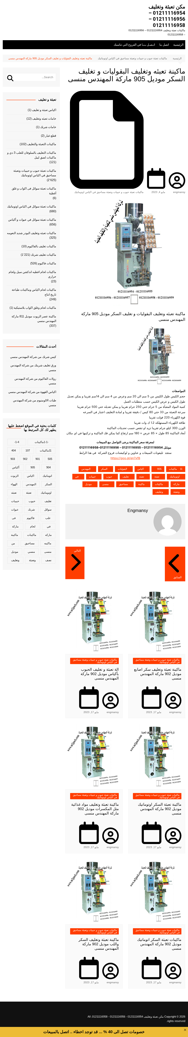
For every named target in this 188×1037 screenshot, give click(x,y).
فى (14, 518)
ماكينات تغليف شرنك (43, 254)
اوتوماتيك (175, 476)
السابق (177, 577)
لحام (32, 526)
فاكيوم (30, 518)
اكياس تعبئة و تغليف (44, 110)
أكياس (15, 467)
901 (37, 458)
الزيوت (15, 475)
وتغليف (159, 491)
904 (48, 467)
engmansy (179, 192)
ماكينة (141, 484)
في (77, 476)
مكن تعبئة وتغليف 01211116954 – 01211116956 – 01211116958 (167, 16)
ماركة (176, 484)
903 (12, 458)
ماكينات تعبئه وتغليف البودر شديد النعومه (31, 233)
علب (48, 518)
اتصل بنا (164, 44)
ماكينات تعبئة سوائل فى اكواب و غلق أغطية (34, 191)
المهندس (86, 468)
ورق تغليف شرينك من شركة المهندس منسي (33, 368)
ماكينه (47, 543)
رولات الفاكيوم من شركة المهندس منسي (35, 381)
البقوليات (122, 468)
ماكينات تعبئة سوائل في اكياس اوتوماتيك (31, 206)
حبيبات (92, 476)
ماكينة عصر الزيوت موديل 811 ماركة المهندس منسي (34, 319)
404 (13, 450)
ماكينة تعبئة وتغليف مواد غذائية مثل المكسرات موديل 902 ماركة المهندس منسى (95, 808)
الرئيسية (178, 44)
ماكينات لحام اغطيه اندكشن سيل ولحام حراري (32, 274)
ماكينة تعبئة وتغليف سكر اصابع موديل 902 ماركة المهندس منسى (157, 673)
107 (28, 450)
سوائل (48, 509)
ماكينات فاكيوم (47, 263)
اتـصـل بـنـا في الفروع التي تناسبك (134, 44)
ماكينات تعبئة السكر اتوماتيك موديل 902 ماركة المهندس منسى (159, 944)
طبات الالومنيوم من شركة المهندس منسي (34, 403)
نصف (48, 560)
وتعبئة (176, 491)
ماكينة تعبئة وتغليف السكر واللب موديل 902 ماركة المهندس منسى (99, 944)
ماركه (48, 534)
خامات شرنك (48, 127)
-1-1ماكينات (41, 442)
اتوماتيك (47, 475)
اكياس (140, 468)
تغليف (125, 476)
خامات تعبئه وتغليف (44, 118)
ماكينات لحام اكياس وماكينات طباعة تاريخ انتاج (34, 292)
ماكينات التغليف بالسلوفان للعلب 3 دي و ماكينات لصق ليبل (31, 155)
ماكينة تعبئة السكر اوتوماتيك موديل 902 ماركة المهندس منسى (159, 808)
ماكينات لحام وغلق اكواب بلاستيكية (35, 307)
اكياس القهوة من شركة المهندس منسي (32, 391)
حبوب (109, 476)
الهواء (14, 484)
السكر (104, 468)
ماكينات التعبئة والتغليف (41, 144)
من (13, 543)
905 (159, 468)
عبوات (15, 509)
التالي (77, 550)
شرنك (31, 509)
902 (25, 458)
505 (50, 458)
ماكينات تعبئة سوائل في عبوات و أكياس (32, 219)
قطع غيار (50, 135)
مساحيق (123, 484)
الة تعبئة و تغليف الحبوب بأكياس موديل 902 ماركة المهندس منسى (100, 673)
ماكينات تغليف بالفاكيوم (41, 246)
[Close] (185, 1030)
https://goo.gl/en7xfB (125, 458)
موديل (88, 484)
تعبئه (141, 476)
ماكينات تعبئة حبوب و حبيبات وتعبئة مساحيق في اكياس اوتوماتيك (109, 192)
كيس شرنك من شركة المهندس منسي (33, 356)
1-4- (16, 442)
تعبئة (156, 476)
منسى (105, 484)
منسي (31, 551)
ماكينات (159, 484)
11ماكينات (175, 468)
